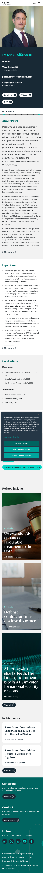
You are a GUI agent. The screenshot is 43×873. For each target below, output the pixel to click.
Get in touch (9, 820)
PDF (6, 102)
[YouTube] (24, 841)
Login (29, 857)
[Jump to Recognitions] (21, 114)
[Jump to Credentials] (15, 114)
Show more (9, 252)
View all (7, 705)
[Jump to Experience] (9, 114)
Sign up (7, 796)
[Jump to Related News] (39, 114)
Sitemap (6, 860)
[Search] (28, 3)
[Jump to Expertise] (27, 114)
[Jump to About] (4, 114)
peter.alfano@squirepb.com (17, 76)
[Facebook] (31, 841)
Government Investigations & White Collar (22, 467)
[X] (11, 841)
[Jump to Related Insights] (33, 114)
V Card (24, 95)
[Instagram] (18, 841)
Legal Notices (24, 853)
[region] (21, 436)
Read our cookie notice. (11, 437)
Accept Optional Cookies (21, 456)
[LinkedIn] (4, 841)
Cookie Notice (8, 853)
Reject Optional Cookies (21, 449)
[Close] (38, 414)
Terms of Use (18, 857)
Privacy (5, 857)
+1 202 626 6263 (10, 70)
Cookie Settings (20, 860)
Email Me (8, 95)
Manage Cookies (21, 443)
